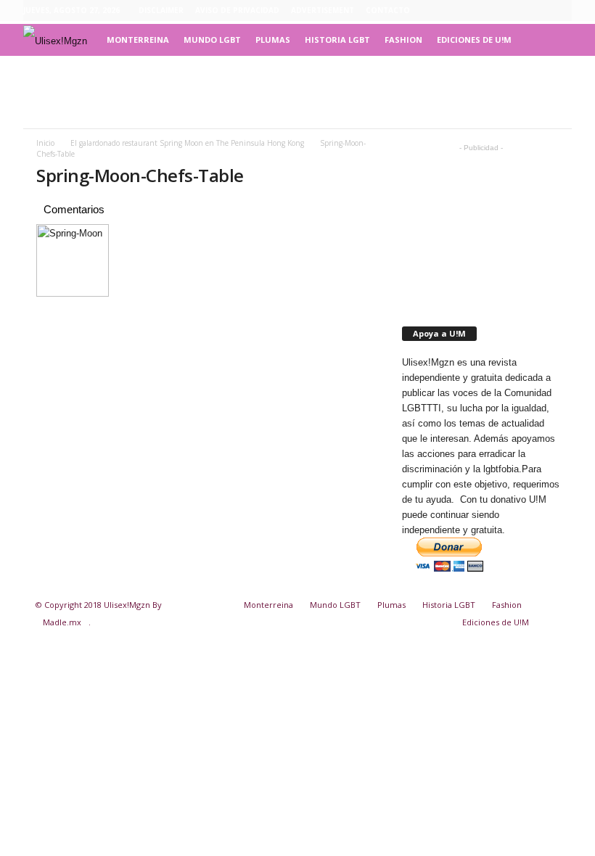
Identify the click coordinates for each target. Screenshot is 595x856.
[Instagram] (516, 11)
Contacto (388, 10)
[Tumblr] (538, 11)
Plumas (272, 39)
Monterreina (138, 39)
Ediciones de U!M (474, 39)
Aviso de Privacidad (237, 10)
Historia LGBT (337, 39)
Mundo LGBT (212, 39)
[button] (550, 40)
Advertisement (322, 10)
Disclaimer (161, 10)
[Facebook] (493, 11)
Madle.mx (62, 622)
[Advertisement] (297, 92)
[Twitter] (561, 11)
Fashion (403, 39)
